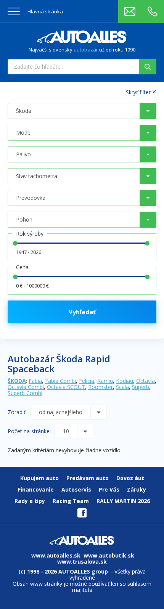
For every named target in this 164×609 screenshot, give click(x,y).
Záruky (136, 489)
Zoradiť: (17, 412)
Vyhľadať (82, 312)
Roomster (100, 386)
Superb (140, 386)
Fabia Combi (60, 380)
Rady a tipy (29, 501)
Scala (122, 386)
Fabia (35, 380)
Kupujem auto (39, 478)
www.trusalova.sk (82, 561)
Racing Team (71, 501)
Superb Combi (25, 393)
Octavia (145, 380)
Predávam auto (87, 478)
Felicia (86, 380)
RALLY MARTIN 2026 (123, 501)
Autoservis (76, 489)
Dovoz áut (130, 478)
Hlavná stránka (45, 11)
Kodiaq (124, 380)
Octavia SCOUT (66, 386)
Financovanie (36, 489)
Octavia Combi (26, 386)
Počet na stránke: (29, 431)
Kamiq (105, 380)
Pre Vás (109, 489)
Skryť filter (141, 92)
